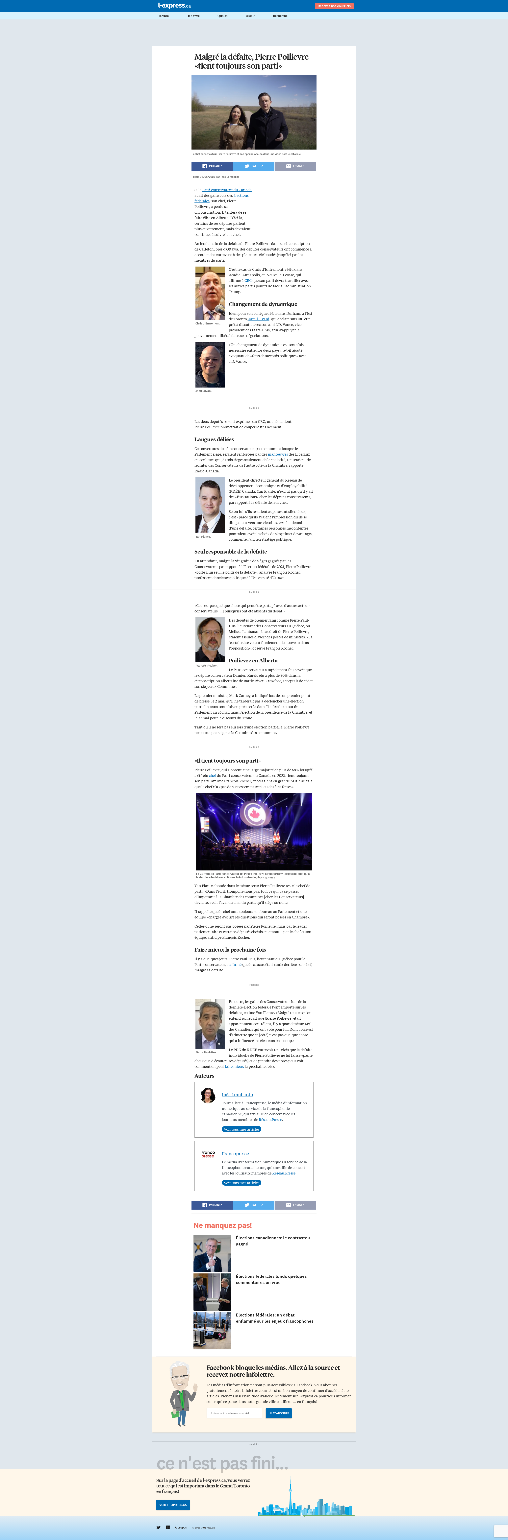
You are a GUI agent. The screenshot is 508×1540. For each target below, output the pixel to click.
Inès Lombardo (237, 1094)
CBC (248, 280)
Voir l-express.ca (173, 1505)
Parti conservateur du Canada (227, 189)
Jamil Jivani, (259, 318)
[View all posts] (241, 1129)
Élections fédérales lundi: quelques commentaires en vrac (271, 1279)
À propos (181, 1527)
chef (212, 775)
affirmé (235, 964)
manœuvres (278, 454)
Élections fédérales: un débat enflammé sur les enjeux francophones (275, 1318)
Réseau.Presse (270, 1119)
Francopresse (235, 1153)
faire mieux (234, 1066)
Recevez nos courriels (334, 6)
